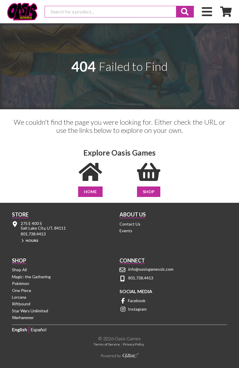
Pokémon (20, 283)
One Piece (21, 290)
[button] (69, 241)
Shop (148, 191)
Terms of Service (107, 344)
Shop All (19, 269)
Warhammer (23, 317)
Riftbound (21, 303)
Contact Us (129, 223)
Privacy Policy (133, 344)
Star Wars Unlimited (30, 310)
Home (90, 191)
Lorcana (19, 297)
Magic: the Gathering (31, 276)
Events (125, 230)
